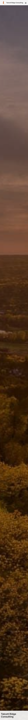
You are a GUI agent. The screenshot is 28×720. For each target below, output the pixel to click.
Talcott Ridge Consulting (14, 3)
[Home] (4, 2)
